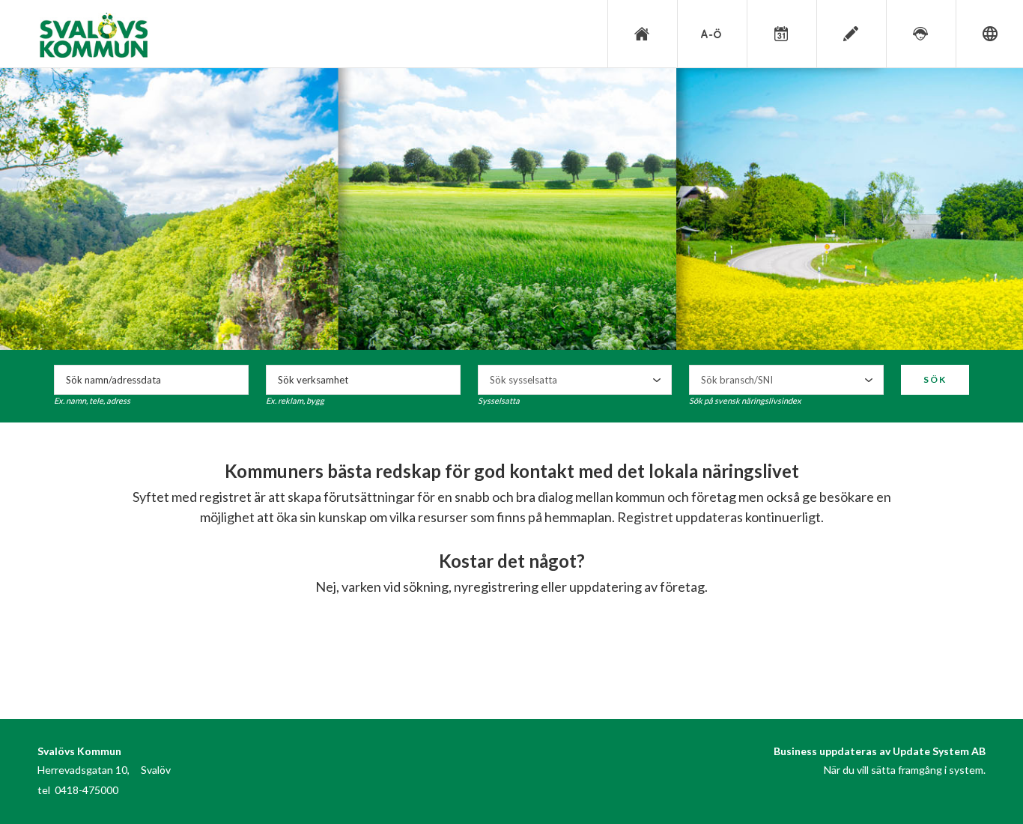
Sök (935, 379)
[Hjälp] (919, 33)
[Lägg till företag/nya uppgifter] (850, 33)
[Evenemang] (780, 33)
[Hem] (641, 33)
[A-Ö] (710, 33)
